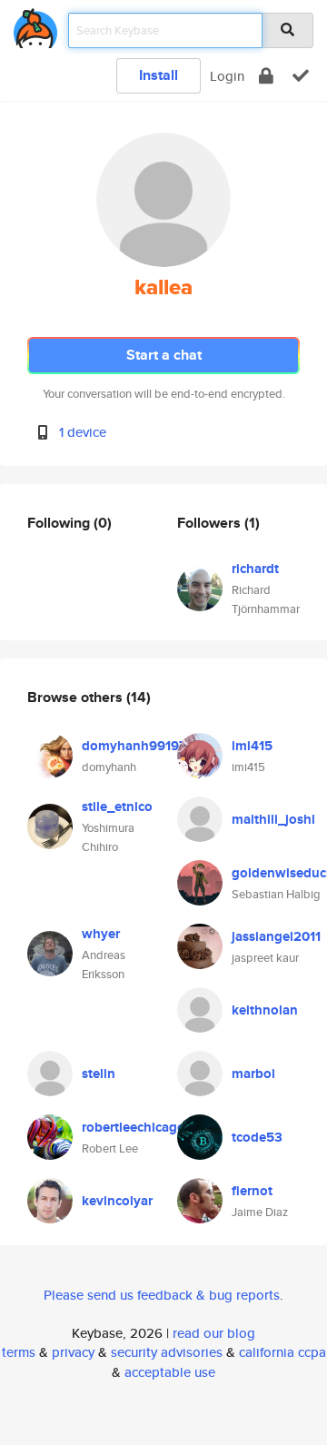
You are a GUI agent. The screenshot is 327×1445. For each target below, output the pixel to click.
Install (158, 74)
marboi (253, 1074)
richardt (255, 569)
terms (18, 1351)
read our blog (214, 1332)
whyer (101, 934)
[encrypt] (266, 75)
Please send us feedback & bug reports (162, 1294)
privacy (73, 1351)
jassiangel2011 (276, 936)
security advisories (167, 1351)
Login (227, 75)
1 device (82, 431)
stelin (98, 1074)
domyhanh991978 (138, 746)
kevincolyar (117, 1201)
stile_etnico (117, 807)
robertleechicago (133, 1127)
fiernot (252, 1191)
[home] (35, 25)
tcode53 (257, 1137)
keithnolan (265, 1010)
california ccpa (282, 1351)
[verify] (300, 75)
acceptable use (169, 1371)
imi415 (252, 746)
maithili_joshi (273, 819)
